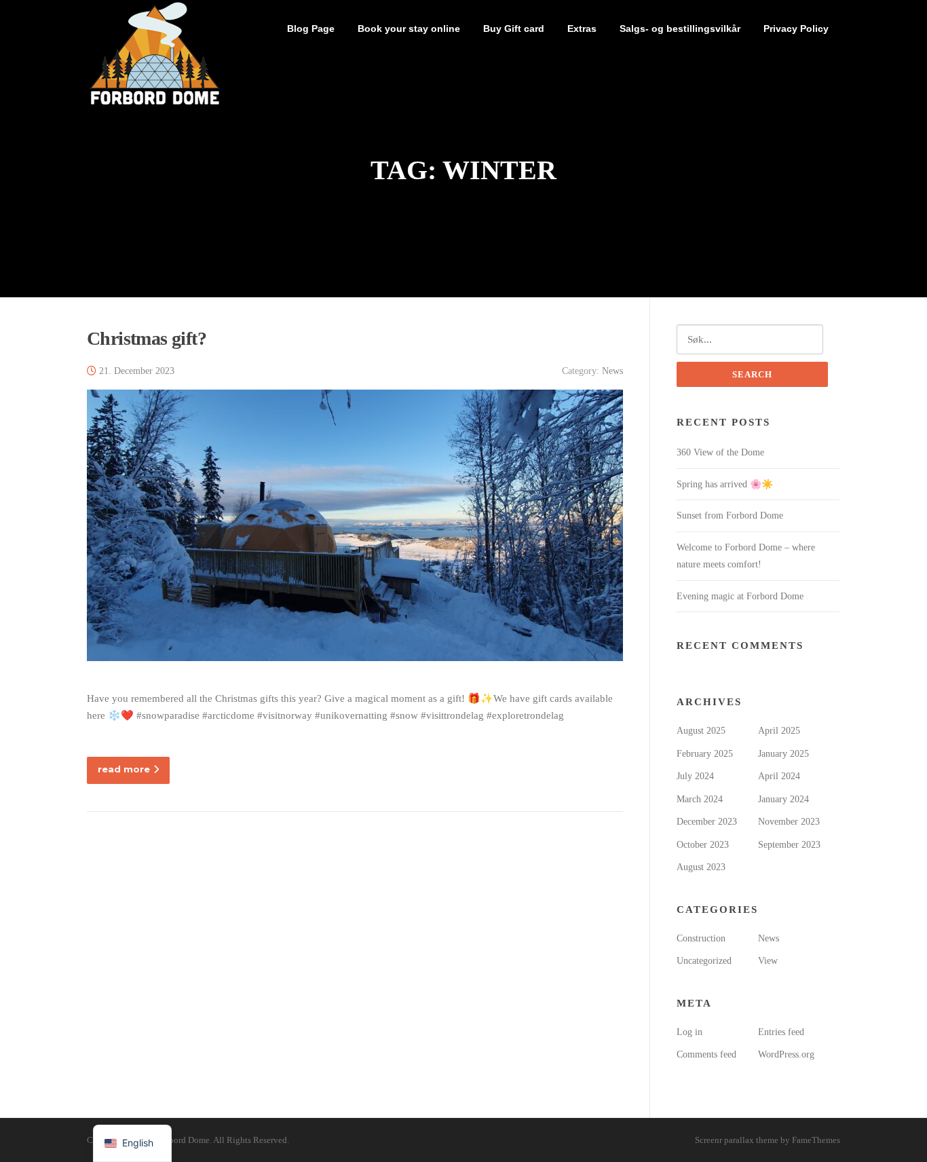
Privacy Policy (796, 28)
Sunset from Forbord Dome (730, 515)
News (612, 371)
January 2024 (783, 799)
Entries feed (781, 1032)
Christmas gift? (146, 338)
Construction (701, 938)
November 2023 (789, 822)
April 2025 (779, 731)
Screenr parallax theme (736, 1140)
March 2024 (700, 799)
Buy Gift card (513, 28)
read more (124, 769)
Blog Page (311, 28)
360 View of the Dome (720, 452)
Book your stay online (409, 28)
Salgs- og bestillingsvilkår (680, 28)
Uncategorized (704, 961)
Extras (582, 28)
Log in (689, 1032)
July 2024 (695, 776)
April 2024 (779, 776)
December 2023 (707, 822)
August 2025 (701, 731)
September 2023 (789, 845)
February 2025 (705, 754)
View (768, 961)
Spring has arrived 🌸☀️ (725, 484)
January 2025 (783, 754)
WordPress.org (786, 1054)
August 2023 (701, 867)
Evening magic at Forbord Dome (740, 596)
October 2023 (703, 845)
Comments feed (706, 1054)
